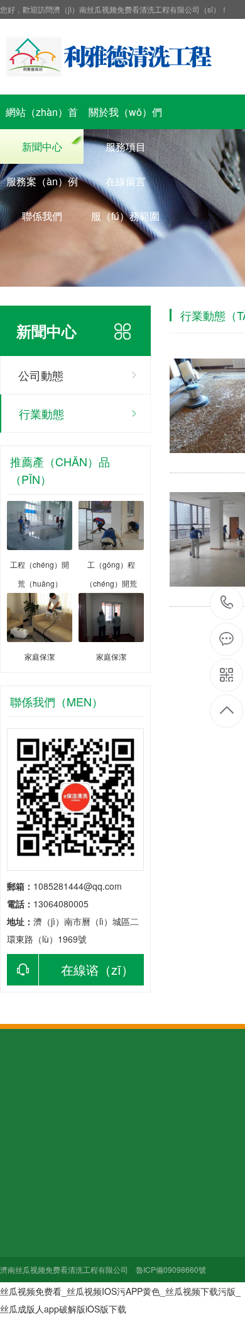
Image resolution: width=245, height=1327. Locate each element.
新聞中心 (42, 146)
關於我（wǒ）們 (125, 112)
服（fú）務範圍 (125, 216)
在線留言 (126, 181)
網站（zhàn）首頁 (42, 117)
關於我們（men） (40, 1183)
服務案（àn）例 (42, 181)
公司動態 (40, 375)
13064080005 (227, 603)
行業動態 (41, 413)
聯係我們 (42, 216)
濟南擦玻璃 (75, 1113)
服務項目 (126, 146)
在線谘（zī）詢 (70, 972)
